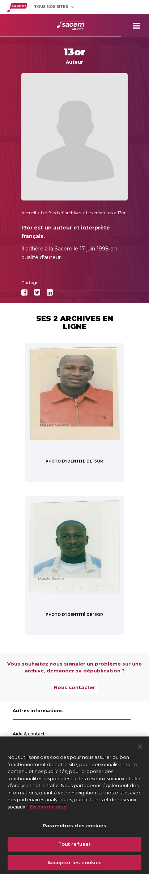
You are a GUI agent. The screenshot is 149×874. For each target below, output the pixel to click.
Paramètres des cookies (74, 825)
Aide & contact (29, 733)
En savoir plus (47, 807)
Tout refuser (74, 844)
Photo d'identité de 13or (74, 461)
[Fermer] (140, 747)
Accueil (28, 212)
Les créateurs (99, 212)
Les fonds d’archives (61, 212)
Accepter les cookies (74, 862)
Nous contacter (74, 687)
